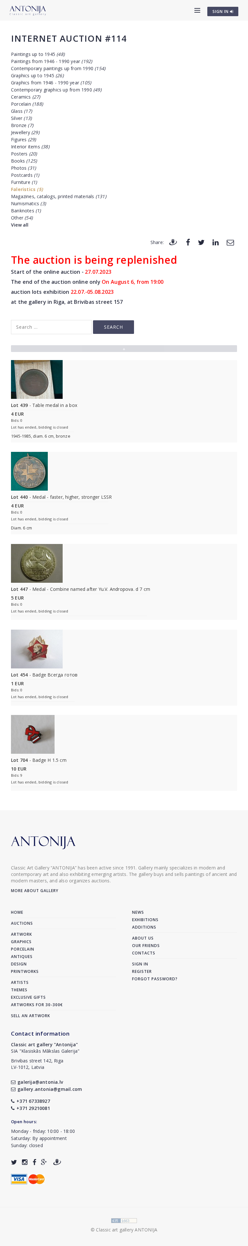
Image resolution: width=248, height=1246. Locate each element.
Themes (19, 990)
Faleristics (27, 189)
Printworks (25, 971)
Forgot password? (155, 979)
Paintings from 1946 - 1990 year (51, 61)
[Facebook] (188, 242)
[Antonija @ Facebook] (34, 1162)
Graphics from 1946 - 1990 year (51, 83)
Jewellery (25, 132)
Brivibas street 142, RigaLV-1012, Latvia (37, 1064)
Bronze (22, 125)
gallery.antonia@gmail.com (49, 1089)
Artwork (21, 934)
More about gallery (34, 890)
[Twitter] (201, 242)
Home (17, 912)
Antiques (22, 956)
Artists (20, 982)
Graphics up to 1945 (37, 75)
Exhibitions (145, 919)
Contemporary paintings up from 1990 (58, 68)
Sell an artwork (30, 1015)
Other (22, 218)
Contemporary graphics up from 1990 (56, 90)
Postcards (25, 175)
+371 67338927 (33, 1101)
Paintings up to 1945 (38, 54)
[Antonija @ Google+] (44, 1162)
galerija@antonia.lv (40, 1082)
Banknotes (26, 211)
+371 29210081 (33, 1108)
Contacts (143, 953)
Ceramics (25, 97)
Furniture (24, 182)
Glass (21, 111)
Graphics (21, 941)
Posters (24, 154)
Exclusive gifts (28, 997)
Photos (23, 168)
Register (142, 971)
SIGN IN (221, 11)
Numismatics (28, 203)
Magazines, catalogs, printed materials (58, 196)
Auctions (22, 923)
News (138, 912)
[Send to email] (230, 242)
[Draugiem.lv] (173, 242)
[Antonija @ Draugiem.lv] (57, 1162)
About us (143, 938)
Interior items (30, 147)
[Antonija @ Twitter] (14, 1162)
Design (19, 964)
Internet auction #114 (69, 38)
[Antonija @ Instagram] (24, 1162)
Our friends (146, 945)
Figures (23, 139)
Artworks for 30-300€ (37, 1004)
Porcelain (27, 104)
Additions (144, 927)
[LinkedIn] (215, 242)
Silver (21, 118)
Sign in (140, 964)
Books (24, 161)
